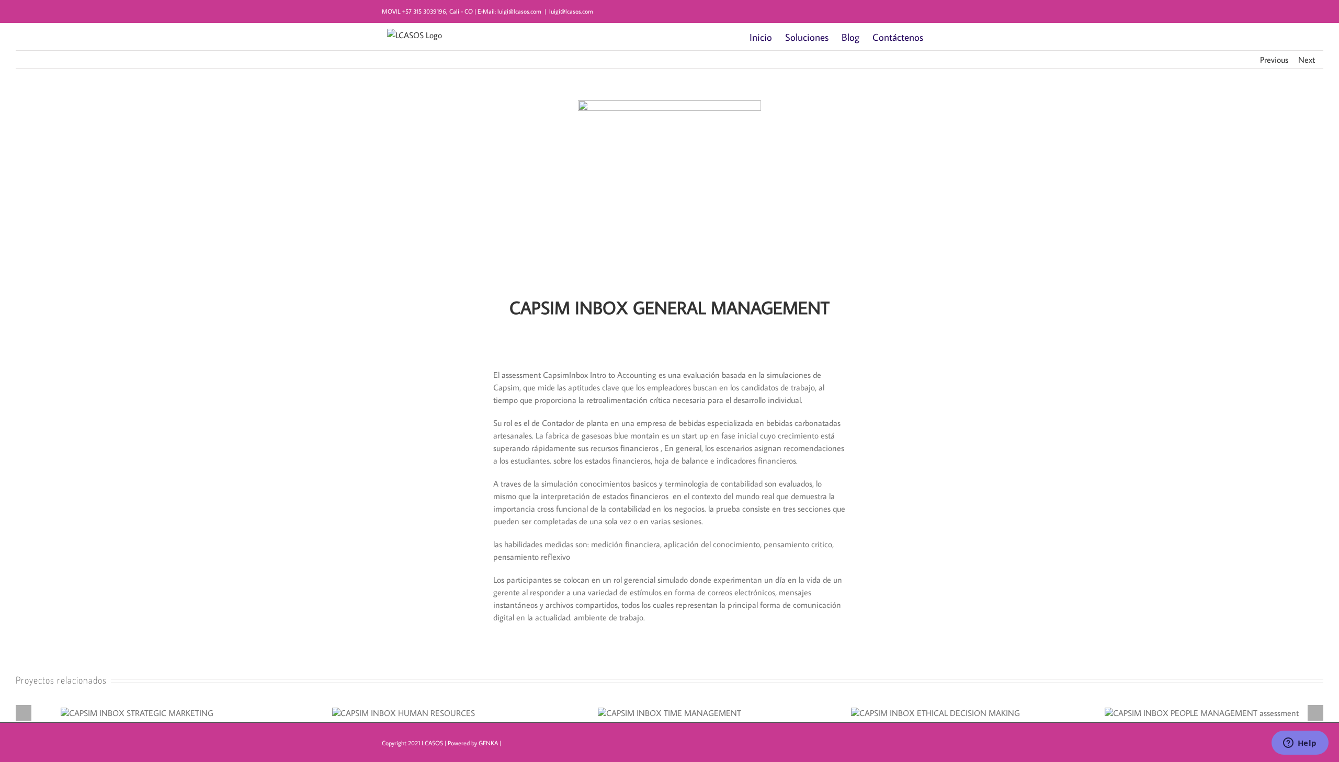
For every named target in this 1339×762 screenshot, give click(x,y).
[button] (940, 37)
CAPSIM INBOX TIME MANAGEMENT (669, 708)
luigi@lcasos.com (571, 11)
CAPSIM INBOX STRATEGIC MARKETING (137, 708)
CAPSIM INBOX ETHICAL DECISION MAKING (935, 708)
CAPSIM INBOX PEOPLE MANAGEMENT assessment (1202, 708)
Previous (1274, 59)
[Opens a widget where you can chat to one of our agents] (1300, 744)
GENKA (488, 743)
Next (1306, 59)
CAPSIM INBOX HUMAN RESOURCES (403, 708)
